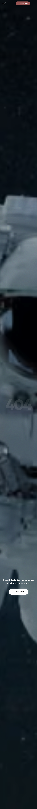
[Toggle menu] (33, 3)
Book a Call (24, 3)
